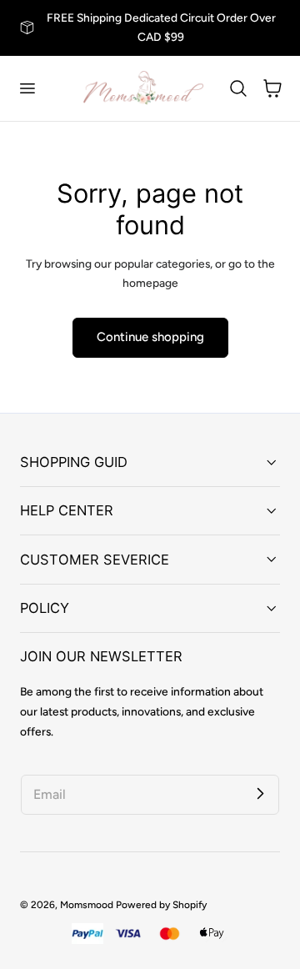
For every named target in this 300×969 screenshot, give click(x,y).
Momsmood (86, 905)
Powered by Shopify (161, 905)
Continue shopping (150, 336)
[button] (27, 88)
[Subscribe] (260, 794)
